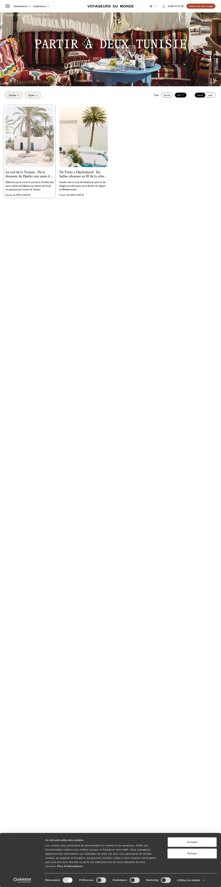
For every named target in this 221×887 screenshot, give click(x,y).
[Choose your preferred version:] (153, 6)
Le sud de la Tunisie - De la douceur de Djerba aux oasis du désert (29, 174)
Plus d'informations (70, 866)
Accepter (192, 842)
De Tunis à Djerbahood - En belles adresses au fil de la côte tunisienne (81, 174)
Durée (167, 95)
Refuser (192, 853)
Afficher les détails (188, 880)
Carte (200, 95)
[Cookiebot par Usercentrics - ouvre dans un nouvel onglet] (22, 880)
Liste (210, 95)
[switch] (101, 880)
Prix (179, 95)
